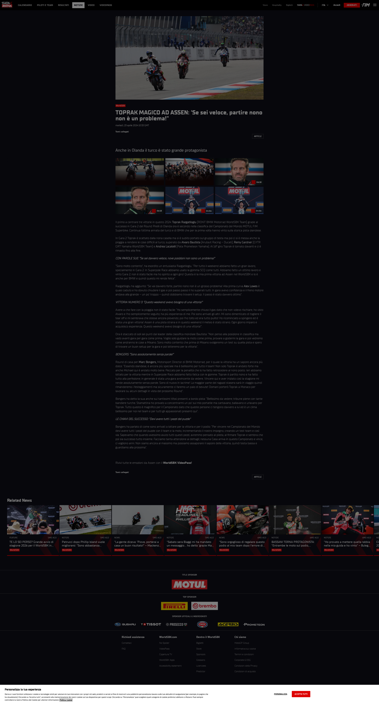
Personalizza (280, 694)
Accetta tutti (301, 694)
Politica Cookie (66, 700)
